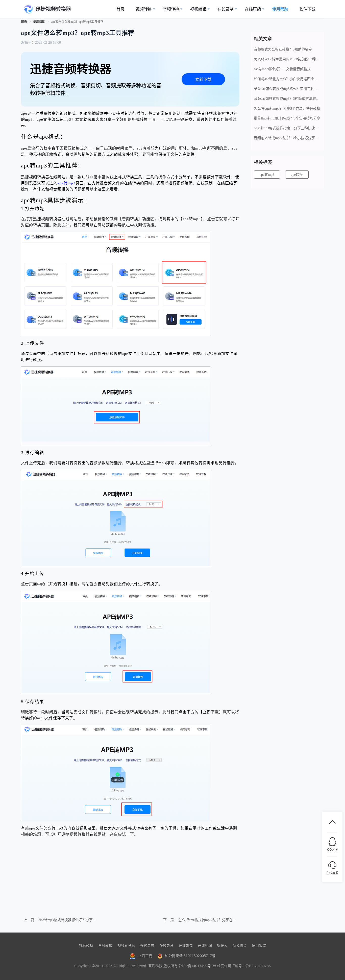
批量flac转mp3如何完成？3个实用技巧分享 (287, 118)
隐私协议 (240, 945)
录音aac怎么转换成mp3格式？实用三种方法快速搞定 (287, 89)
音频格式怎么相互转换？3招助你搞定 (283, 49)
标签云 (222, 945)
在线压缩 (205, 945)
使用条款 (259, 945)
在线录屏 (147, 945)
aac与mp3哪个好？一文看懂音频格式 (282, 69)
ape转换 (297, 175)
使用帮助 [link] (39, 21)
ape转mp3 (66, 183)
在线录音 (166, 945)
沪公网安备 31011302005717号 (190, 955)
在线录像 (186, 945)
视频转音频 (126, 945)
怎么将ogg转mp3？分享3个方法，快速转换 (287, 108)
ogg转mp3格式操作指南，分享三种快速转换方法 (287, 128)
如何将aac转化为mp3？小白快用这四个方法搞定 (287, 79)
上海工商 (145, 955)
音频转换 (105, 945)
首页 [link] (24, 21)
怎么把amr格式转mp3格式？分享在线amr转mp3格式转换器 (223, 920)
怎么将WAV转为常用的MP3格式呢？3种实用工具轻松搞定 (287, 59)
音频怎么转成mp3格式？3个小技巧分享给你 (287, 138)
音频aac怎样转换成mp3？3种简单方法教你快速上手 (287, 99)
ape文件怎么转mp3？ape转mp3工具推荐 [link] (77, 21)
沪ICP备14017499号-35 (197, 965)
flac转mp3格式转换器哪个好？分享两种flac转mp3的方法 (82, 920)
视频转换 (86, 945)
